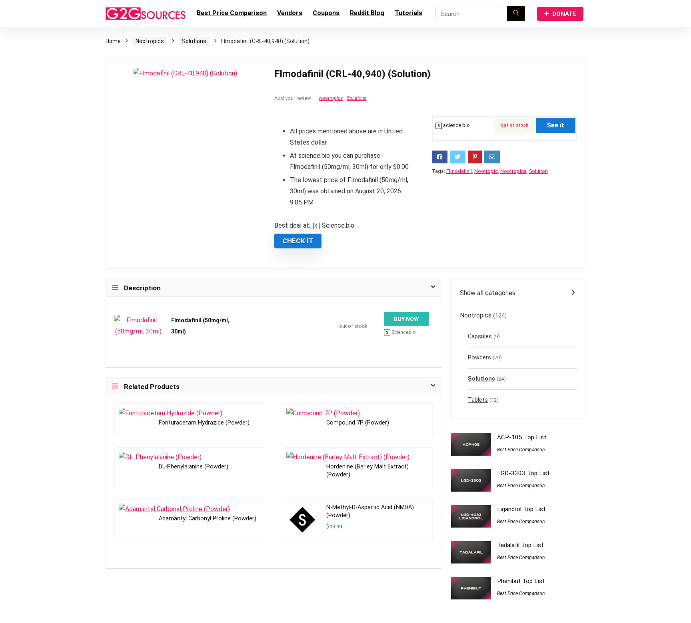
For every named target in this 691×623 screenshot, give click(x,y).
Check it (298, 241)
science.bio (456, 125)
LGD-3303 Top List (523, 473)
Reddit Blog (367, 13)
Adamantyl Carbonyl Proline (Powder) (207, 518)
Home (113, 41)
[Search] (516, 13)
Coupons (326, 13)
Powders (479, 357)
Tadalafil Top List (520, 545)
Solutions (194, 41)
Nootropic (486, 171)
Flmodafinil (459, 171)
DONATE (564, 14)
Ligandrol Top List (521, 509)
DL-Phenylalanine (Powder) (193, 466)
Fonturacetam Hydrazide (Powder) (204, 422)
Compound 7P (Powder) (357, 422)
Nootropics (150, 41)
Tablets (478, 400)
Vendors (289, 13)
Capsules (480, 336)
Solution (538, 171)
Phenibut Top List (521, 581)
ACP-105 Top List (521, 437)
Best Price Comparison (232, 13)
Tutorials (408, 13)
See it (555, 125)
